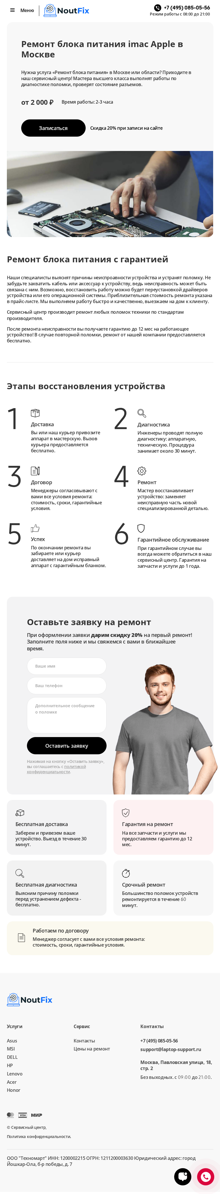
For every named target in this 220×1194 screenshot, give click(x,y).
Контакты (84, 1041)
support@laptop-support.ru (170, 1049)
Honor (14, 1090)
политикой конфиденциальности (56, 769)
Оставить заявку (66, 745)
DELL (12, 1057)
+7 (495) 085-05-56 (159, 1041)
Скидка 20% (126, 128)
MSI (11, 1049)
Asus (12, 1041)
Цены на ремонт (92, 1049)
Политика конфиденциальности (38, 1136)
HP (10, 1065)
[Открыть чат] (182, 1176)
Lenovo (15, 1074)
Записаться (53, 128)
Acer (12, 1082)
